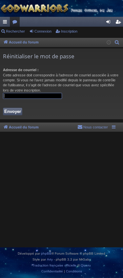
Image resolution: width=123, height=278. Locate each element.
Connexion (42, 31)
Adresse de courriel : (21, 70)
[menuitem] (117, 42)
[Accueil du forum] (61, 8)
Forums (16, 23)
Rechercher (15, 31)
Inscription (69, 31)
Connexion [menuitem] (109, 23)
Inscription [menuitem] (119, 23)
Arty (50, 259)
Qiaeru (86, 265)
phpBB (46, 253)
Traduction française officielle (54, 265)
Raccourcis (6, 23)
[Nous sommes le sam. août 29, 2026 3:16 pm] (109, 42)
